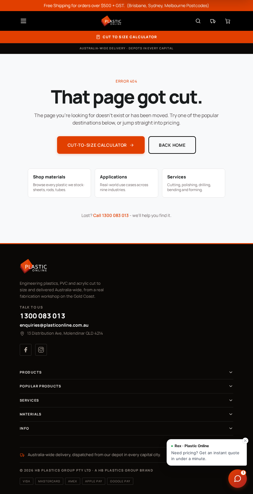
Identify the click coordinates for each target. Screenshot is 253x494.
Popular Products (40, 386)
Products (31, 372)
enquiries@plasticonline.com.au (54, 325)
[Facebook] (25, 350)
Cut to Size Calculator (130, 37)
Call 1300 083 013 (111, 215)
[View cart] (227, 21)
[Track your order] (212, 21)
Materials (31, 414)
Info (24, 428)
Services (29, 400)
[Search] (198, 21)
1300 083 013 (42, 316)
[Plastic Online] (111, 21)
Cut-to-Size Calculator (97, 145)
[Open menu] (23, 21)
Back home (172, 145)
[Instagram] (41, 350)
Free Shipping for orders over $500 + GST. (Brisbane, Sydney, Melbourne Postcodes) (126, 5)
